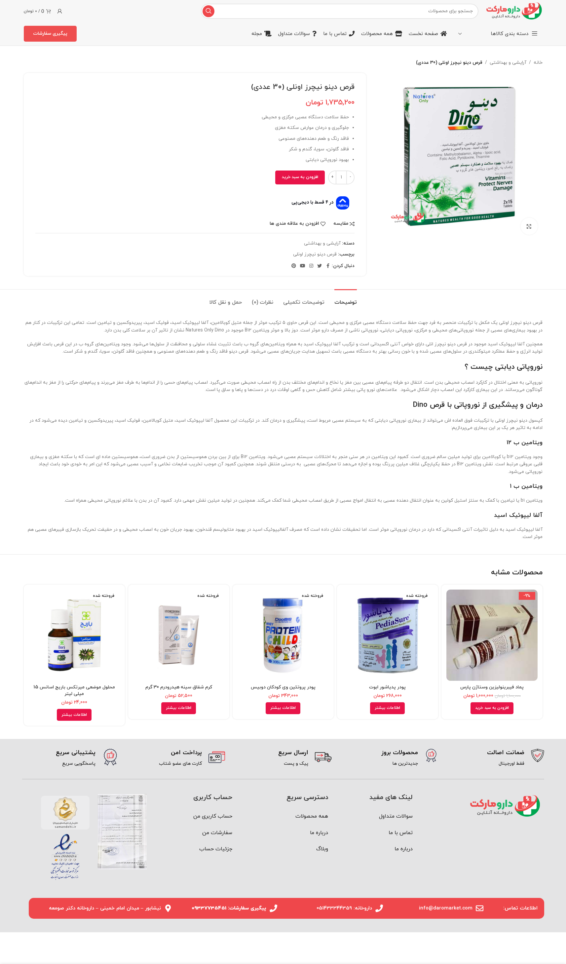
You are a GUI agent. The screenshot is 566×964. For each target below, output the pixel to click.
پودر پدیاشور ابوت (387, 687)
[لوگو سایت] (513, 11)
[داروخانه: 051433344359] (379, 908)
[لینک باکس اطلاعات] (496, 758)
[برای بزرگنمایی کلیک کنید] (529, 226)
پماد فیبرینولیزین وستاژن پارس (492, 687)
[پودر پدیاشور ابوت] (387, 635)
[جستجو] (208, 11)
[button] (492, 708)
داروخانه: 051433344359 (344, 908)
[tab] (345, 299)
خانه (538, 62)
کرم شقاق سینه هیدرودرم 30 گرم (178, 687)
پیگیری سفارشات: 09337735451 (229, 908)
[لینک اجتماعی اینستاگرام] (311, 266)
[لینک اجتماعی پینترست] (293, 266)
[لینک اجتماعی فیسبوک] (328, 266)
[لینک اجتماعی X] (319, 266)
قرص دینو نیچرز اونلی (315, 254)
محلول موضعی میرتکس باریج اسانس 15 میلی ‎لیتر (74, 690)
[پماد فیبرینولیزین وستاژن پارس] (492, 635)
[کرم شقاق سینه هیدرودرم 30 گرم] (178, 635)
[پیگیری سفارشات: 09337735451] (273, 908)
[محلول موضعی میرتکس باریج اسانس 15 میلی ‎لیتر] (74, 635)
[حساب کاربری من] (59, 11)
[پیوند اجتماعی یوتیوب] (302, 266)
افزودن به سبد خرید (300, 177)
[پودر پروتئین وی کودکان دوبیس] (283, 635)
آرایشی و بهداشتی (508, 62)
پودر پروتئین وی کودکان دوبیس (283, 687)
